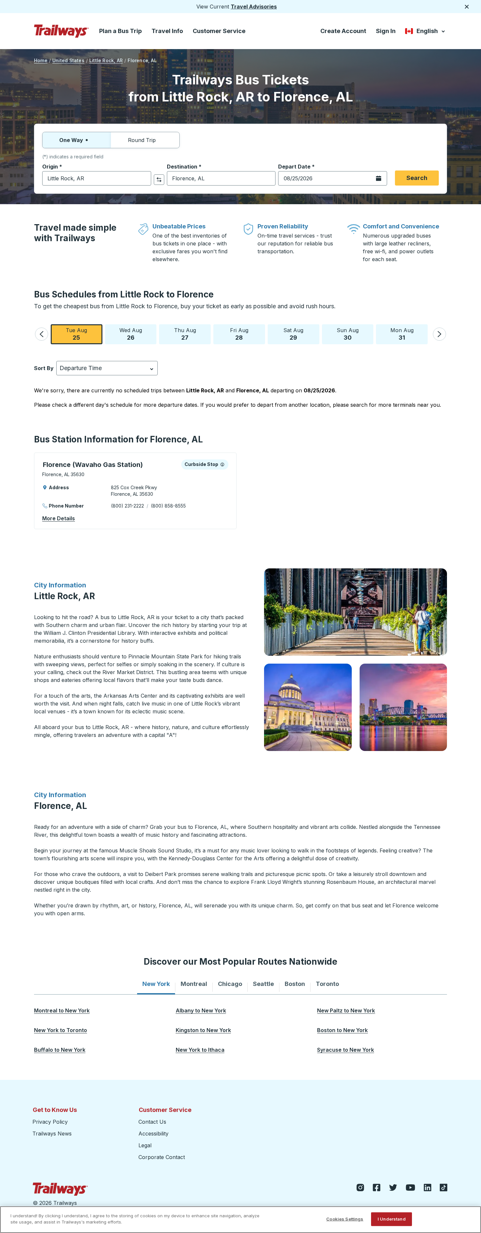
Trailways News (52, 1133)
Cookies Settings (344, 1219)
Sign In (386, 30)
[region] (240, 1219)
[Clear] (144, 178)
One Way (71, 140)
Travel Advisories (254, 6)
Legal (144, 1145)
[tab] (156, 984)
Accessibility (153, 1133)
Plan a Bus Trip (120, 30)
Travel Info (167, 30)
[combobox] (96, 178)
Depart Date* (296, 166)
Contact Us (152, 1121)
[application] (135, 491)
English (425, 32)
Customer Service (219, 30)
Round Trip (142, 140)
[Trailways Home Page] (61, 31)
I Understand (392, 1219)
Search (416, 177)
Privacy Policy (50, 1121)
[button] (41, 334)
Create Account (343, 30)
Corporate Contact (161, 1157)
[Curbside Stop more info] (222, 464)
